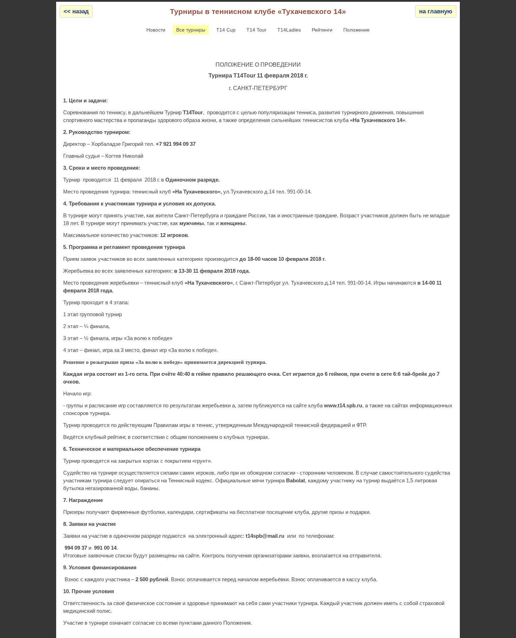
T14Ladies (289, 30)
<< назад (76, 11)
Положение (356, 30)
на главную (435, 11)
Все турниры (190, 30)
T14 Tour (256, 30)
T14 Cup (226, 30)
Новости (155, 30)
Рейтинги (322, 30)
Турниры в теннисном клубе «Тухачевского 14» (258, 11)
